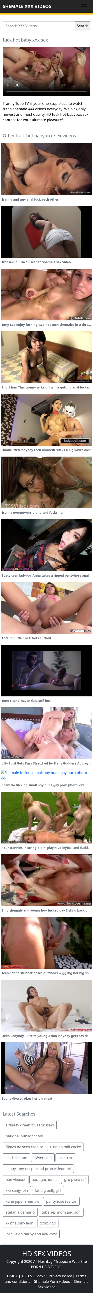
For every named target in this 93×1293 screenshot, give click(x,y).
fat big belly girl (48, 1190)
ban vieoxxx (16, 1179)
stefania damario (20, 1212)
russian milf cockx (65, 1146)
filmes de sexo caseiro (24, 1146)
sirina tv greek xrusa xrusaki (30, 1125)
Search (82, 25)
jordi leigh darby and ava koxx (31, 1234)
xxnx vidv (48, 1223)
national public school (24, 1135)
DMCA (12, 1275)
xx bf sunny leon (19, 1223)
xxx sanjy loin (17, 1190)
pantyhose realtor (61, 1201)
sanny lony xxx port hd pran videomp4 (38, 1168)
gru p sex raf (75, 1179)
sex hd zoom (16, 1157)
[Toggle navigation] (84, 6)
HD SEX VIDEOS (46, 1253)
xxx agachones (44, 1179)
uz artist (65, 1157)
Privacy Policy (60, 1275)
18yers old (43, 1157)
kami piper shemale (22, 1201)
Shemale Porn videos (52, 1281)
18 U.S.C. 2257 (33, 1275)
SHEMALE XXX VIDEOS (27, 6)
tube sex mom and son (61, 1212)
